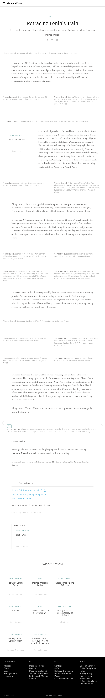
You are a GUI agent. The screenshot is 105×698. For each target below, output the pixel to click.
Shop (6, 669)
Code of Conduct (87, 666)
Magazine (8, 666)
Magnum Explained (38, 671)
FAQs (56, 669)
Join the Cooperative (38, 674)
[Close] (101, 695)
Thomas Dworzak (52, 35)
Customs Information (64, 679)
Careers (32, 679)
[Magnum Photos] (15, 3)
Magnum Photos (36, 666)
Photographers (10, 674)
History (32, 669)
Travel (52, 16)
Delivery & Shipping (63, 671)
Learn (6, 671)
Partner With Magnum (39, 676)
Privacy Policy (86, 674)
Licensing (8, 676)
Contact (57, 666)
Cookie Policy (86, 676)
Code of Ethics (86, 684)
